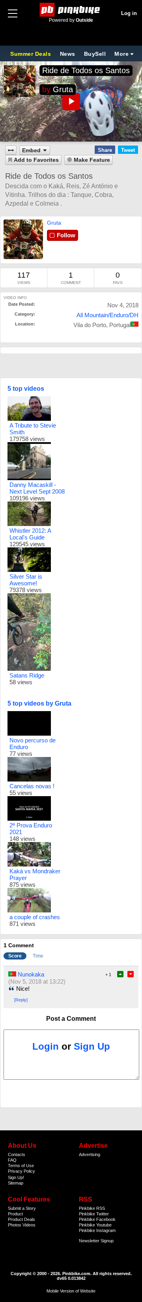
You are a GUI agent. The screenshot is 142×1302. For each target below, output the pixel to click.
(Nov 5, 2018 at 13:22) (36, 981)
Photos (14, 1225)
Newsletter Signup (96, 1240)
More (121, 54)
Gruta (63, 89)
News (67, 54)
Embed (31, 150)
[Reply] (21, 999)
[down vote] (130, 974)
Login (45, 1046)
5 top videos (25, 388)
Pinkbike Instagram (97, 1230)
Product (15, 1213)
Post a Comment (71, 1018)
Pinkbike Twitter (94, 1213)
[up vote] (120, 974)
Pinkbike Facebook (97, 1219)
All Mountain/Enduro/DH (107, 315)
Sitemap (15, 1183)
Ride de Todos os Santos (86, 70)
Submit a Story (22, 1208)
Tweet (128, 150)
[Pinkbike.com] (71, 10)
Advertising (89, 1154)
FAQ (12, 1160)
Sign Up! (16, 1177)
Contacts (16, 1154)
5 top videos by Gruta (39, 703)
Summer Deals (31, 54)
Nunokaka (31, 974)
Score (15, 956)
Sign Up (92, 1046)
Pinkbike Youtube (95, 1225)
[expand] (11, 150)
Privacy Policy (21, 1171)
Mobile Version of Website (71, 1291)
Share (105, 150)
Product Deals (21, 1219)
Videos (29, 1225)
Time (38, 956)
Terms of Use (21, 1165)
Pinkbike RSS (92, 1208)
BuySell (95, 54)
